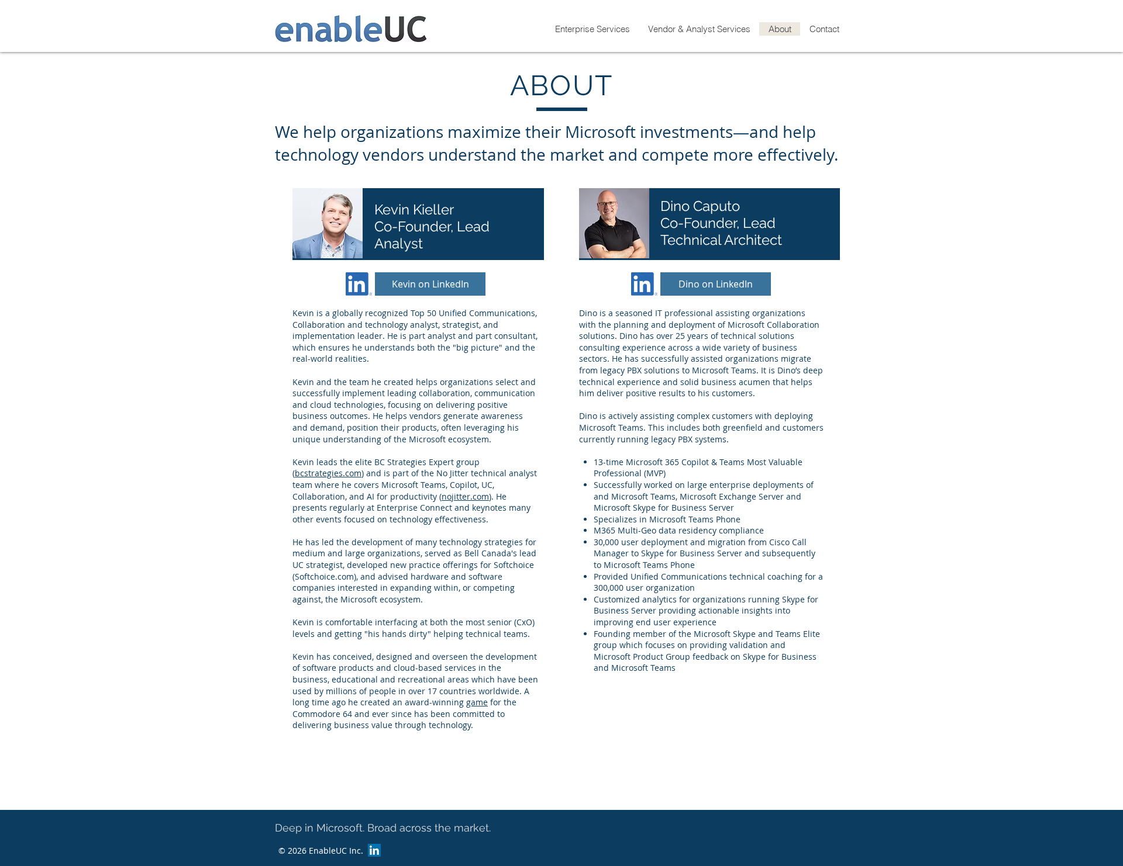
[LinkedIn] (374, 850)
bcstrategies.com (328, 473)
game (477, 702)
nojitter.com (465, 496)
